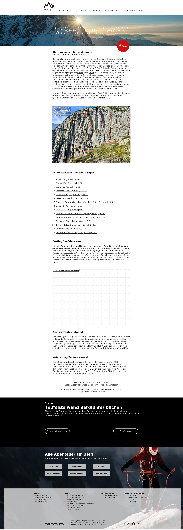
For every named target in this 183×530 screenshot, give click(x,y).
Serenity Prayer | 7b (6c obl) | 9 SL (72, 198)
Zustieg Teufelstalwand (67, 241)
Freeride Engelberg (109, 385)
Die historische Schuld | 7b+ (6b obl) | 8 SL (76, 233)
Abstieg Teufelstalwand (67, 332)
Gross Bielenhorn (89, 385)
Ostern (132, 500)
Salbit (91, 73)
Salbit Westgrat (72, 385)
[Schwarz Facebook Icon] (124, 523)
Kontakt (74, 524)
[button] (65, 10)
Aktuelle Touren (111, 495)
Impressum (84, 524)
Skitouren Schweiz (76, 495)
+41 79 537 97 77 (99, 522)
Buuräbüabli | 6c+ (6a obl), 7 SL (71, 229)
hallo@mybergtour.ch (80, 522)
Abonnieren (109, 498)
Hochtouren (41, 495)
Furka (80, 73)
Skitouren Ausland (76, 498)
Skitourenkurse (74, 508)
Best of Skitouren (75, 506)
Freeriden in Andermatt (73, 93)
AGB (104, 524)
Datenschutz (95, 524)
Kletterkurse (41, 502)
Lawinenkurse (74, 510)
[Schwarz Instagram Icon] (128, 523)
